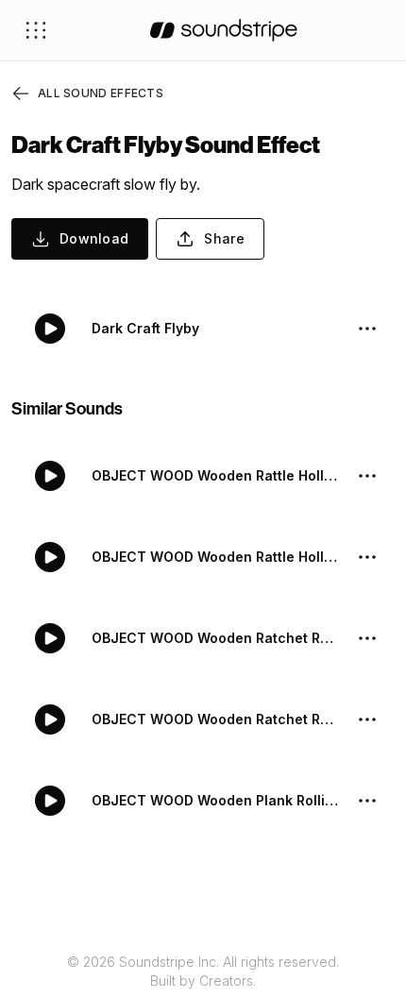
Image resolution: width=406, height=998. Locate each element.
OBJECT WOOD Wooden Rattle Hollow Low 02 (216, 475)
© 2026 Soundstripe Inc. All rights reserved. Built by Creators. (203, 971)
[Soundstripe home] (223, 30)
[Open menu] (36, 30)
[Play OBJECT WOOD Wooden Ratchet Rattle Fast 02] (50, 638)
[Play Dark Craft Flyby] (50, 328)
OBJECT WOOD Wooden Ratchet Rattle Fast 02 (216, 638)
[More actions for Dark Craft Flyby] (367, 328)
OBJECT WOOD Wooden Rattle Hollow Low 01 (216, 557)
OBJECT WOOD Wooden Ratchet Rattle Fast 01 (216, 719)
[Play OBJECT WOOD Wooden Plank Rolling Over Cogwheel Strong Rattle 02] (50, 801)
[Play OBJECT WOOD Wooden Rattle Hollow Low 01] (50, 557)
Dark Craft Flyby (145, 328)
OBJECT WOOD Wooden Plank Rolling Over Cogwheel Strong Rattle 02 (216, 800)
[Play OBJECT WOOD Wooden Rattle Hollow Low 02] (50, 476)
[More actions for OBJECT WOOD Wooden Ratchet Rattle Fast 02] (367, 638)
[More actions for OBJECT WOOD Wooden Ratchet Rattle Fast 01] (367, 719)
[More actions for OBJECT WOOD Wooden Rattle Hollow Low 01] (367, 557)
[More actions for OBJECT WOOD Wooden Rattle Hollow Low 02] (367, 476)
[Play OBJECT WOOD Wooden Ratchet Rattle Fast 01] (50, 719)
